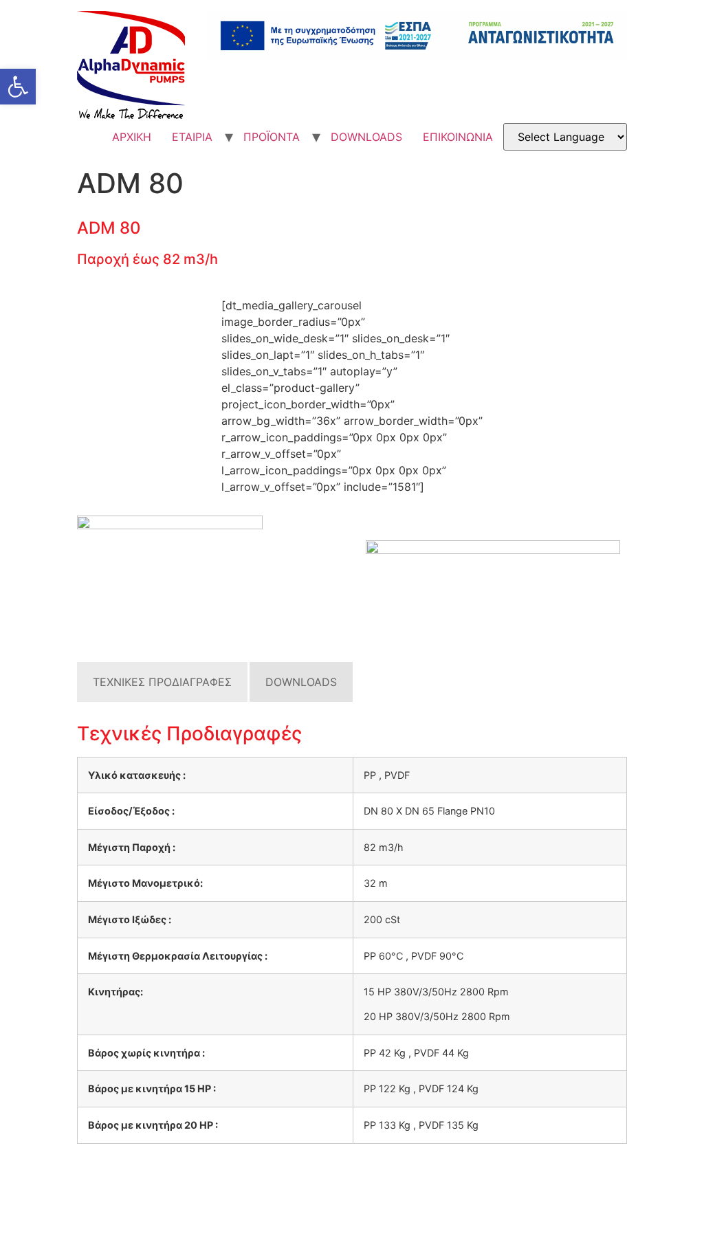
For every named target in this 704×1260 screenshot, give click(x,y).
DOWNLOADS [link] (366, 137)
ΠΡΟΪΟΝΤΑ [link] (271, 137)
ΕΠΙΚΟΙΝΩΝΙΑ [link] (458, 137)
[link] (18, 86)
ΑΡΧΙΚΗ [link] (131, 137)
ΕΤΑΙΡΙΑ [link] (192, 137)
